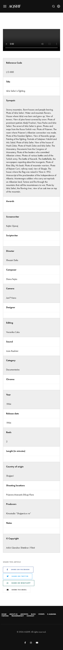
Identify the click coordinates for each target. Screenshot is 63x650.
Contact (30, 616)
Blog (33, 614)
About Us (13, 614)
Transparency (17, 616)
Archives (24, 614)
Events (41, 614)
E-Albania (51, 614)
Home (3, 614)
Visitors (4, 616)
